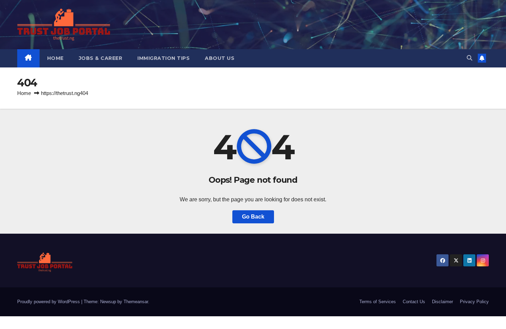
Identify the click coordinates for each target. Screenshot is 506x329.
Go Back (253, 217)
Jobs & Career (101, 58)
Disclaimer (442, 301)
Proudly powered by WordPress (49, 301)
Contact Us (414, 301)
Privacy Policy (474, 301)
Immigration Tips (163, 58)
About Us (219, 58)
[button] (469, 58)
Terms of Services (377, 301)
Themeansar (136, 301)
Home (55, 58)
